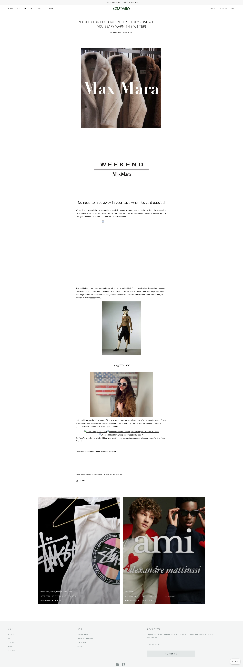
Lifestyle (11, 642)
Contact (80, 646)
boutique (82, 474)
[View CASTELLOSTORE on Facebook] (123, 664)
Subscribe (171, 654)
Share (83, 481)
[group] (121, 2)
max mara (106, 474)
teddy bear (119, 474)
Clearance (11, 650)
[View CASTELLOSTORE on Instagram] (117, 664)
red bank (112, 474)
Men (9, 638)
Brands (10, 646)
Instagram (81, 642)
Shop (10, 629)
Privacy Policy (82, 634)
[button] (10, 8)
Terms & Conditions (85, 638)
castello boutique (96, 474)
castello (88, 474)
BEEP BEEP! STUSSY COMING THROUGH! (58, 596)
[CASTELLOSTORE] (121, 8)
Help (80, 629)
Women (11, 634)
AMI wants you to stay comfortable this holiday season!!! (150, 596)
